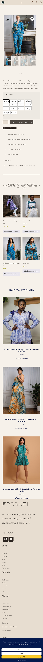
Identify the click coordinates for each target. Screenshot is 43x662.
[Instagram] (5, 539)
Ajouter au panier (21, 122)
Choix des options (11, 231)
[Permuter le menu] (21, 3)
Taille (6, 95)
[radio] (6, 101)
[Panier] (41, 2)
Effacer (5, 116)
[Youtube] (11, 539)
